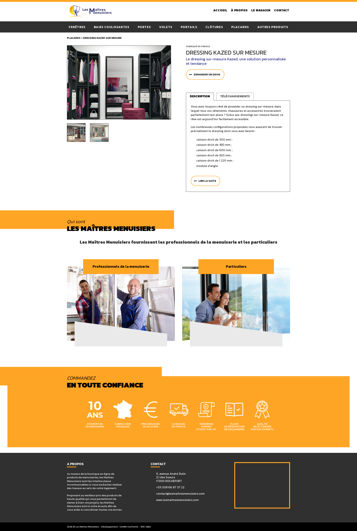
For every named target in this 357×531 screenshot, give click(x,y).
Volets (165, 27)
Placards (240, 27)
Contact (281, 10)
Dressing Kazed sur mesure (102, 38)
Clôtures (214, 27)
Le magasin (260, 10)
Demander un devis (207, 74)
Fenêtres (77, 27)
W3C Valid (146, 526)
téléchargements (235, 96)
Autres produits (272, 27)
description (200, 96)
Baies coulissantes (111, 27)
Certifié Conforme (129, 526)
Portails (189, 27)
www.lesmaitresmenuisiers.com (177, 500)
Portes (144, 27)
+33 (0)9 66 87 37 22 (170, 487)
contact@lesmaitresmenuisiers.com (180, 493)
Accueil (220, 10)
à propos (239, 10)
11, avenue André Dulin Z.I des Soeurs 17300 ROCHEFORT (171, 477)
